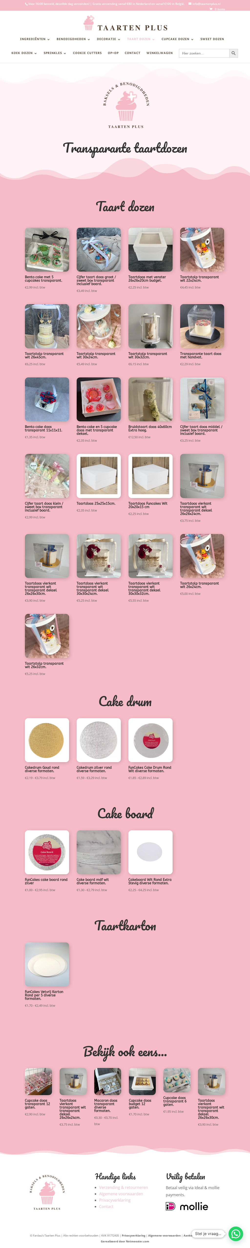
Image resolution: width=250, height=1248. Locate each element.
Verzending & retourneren (123, 1187)
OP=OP (113, 54)
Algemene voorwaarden (121, 1193)
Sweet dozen (212, 40)
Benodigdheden (71, 40)
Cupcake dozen (175, 40)
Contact (132, 54)
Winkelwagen (159, 54)
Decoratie (106, 40)
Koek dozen (22, 54)
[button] (236, 1234)
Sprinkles (53, 54)
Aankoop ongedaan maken (202, 1235)
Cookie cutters (87, 54)
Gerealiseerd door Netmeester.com (125, 1241)
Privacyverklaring (115, 1200)
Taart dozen (139, 40)
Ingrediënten (33, 40)
